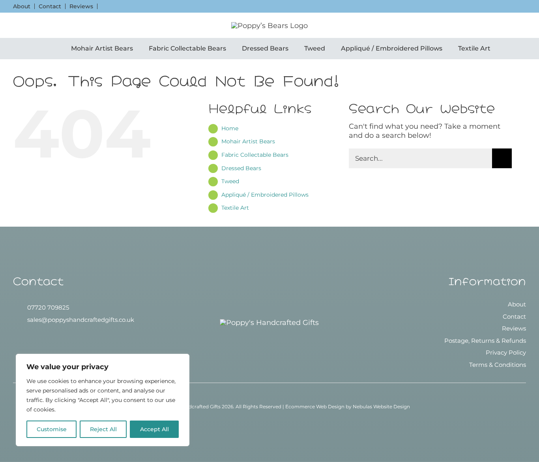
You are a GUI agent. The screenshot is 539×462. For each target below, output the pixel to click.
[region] (102, 400)
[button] (16, 25)
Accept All (154, 429)
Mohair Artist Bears (248, 141)
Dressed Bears (241, 168)
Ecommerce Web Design (314, 406)
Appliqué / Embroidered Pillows (265, 194)
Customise (52, 429)
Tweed (230, 181)
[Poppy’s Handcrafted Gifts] (269, 322)
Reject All (103, 429)
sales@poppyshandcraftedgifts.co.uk (80, 319)
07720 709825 (48, 307)
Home (229, 128)
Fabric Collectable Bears (254, 154)
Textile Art (235, 207)
